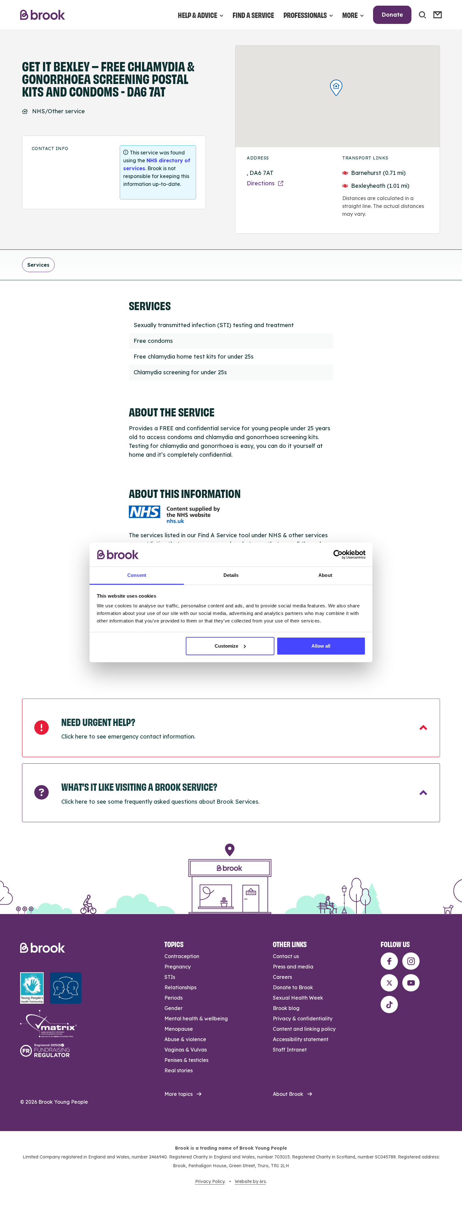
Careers (282, 977)
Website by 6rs (250, 1181)
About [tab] (325, 575)
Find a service (253, 14)
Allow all (320, 646)
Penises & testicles (186, 1060)
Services (38, 265)
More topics (178, 1094)
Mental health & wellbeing (196, 1018)
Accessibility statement (300, 1039)
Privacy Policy (209, 1181)
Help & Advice (197, 14)
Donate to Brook (293, 987)
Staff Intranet (290, 1049)
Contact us (286, 956)
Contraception (181, 956)
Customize (226, 646)
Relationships (180, 987)
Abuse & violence (185, 1039)
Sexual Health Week (298, 998)
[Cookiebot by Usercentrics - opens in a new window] (338, 554)
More (350, 14)
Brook (42, 15)
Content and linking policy (304, 1029)
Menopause (178, 1029)
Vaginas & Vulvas (185, 1049)
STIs (169, 977)
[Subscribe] (437, 14)
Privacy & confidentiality (303, 1018)
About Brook (288, 1094)
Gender (173, 1008)
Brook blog (286, 1008)
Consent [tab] (136, 575)
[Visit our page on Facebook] (389, 961)
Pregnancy (177, 966)
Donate (392, 14)
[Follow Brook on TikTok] (389, 1004)
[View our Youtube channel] (411, 982)
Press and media (293, 966)
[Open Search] (422, 15)
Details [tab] (231, 575)
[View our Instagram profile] (411, 961)
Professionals (305, 14)
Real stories (178, 1070)
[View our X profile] (389, 982)
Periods (173, 998)
